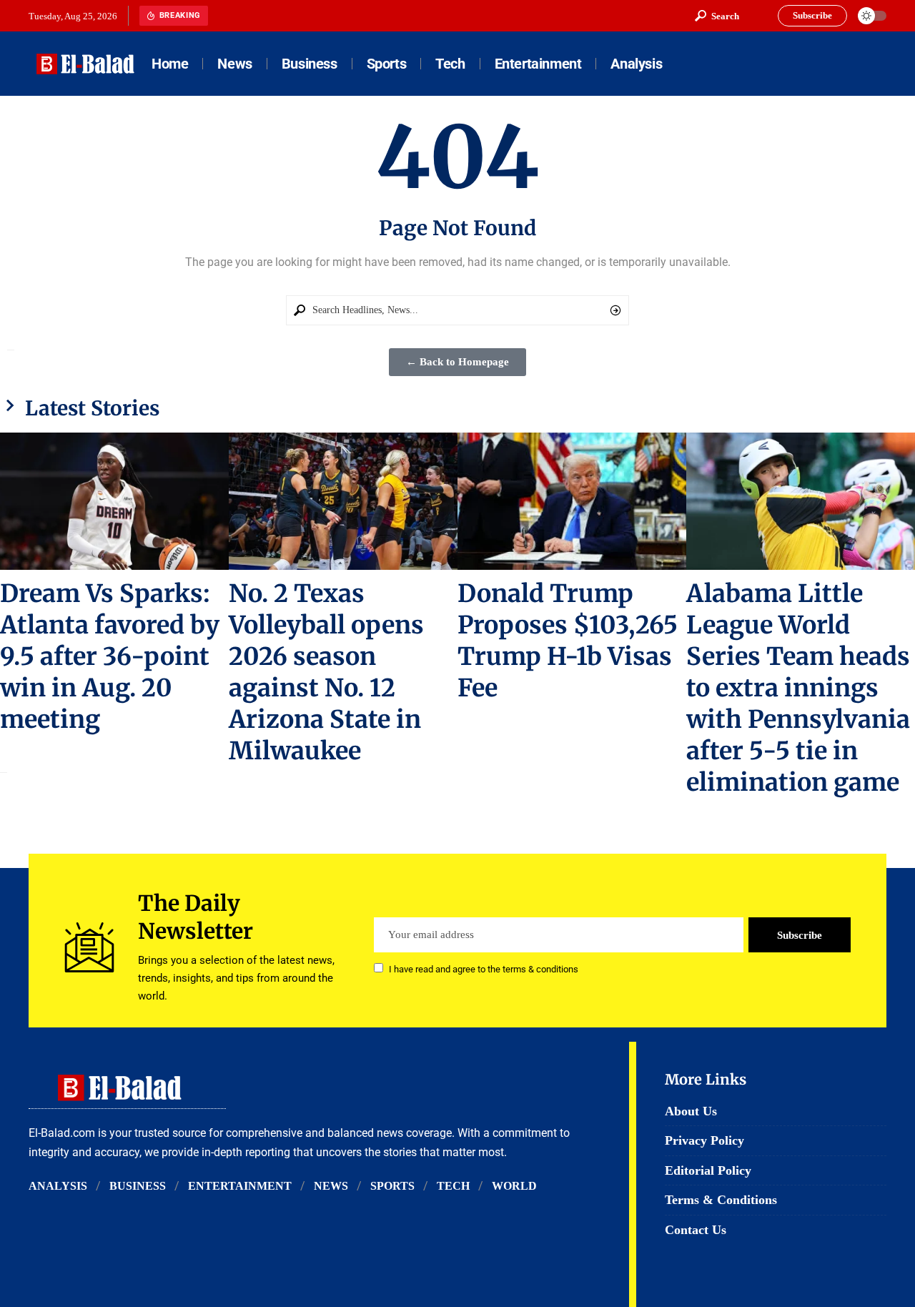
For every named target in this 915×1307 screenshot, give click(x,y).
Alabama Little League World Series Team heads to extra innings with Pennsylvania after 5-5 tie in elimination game (798, 687)
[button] (717, 16)
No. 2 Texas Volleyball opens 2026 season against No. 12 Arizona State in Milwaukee (326, 672)
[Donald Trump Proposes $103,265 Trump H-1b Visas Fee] (572, 501)
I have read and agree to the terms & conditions (483, 969)
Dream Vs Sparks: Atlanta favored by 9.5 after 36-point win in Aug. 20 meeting (109, 656)
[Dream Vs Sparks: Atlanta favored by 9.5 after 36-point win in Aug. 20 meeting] (114, 501)
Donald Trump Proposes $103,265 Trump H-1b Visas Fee (568, 640)
